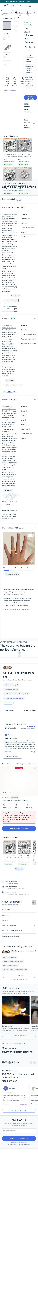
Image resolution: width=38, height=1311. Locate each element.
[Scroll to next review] (34, 1062)
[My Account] (26, 5)
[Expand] (31, 535)
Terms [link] (28, 1144)
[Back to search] (2, 764)
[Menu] (34, 5)
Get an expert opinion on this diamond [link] (16, 609)
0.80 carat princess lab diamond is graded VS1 (9, 409)
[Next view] (15, 30)
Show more (8, 751)
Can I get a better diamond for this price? (15, 969)
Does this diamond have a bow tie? (13, 961)
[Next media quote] (19, 655)
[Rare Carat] (7, 5)
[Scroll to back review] (31, 1062)
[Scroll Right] (33, 852)
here (11, 225)
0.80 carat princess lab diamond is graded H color (9, 328)
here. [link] (21, 594)
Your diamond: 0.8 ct (12, 574)
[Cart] (30, 5)
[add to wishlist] (35, 768)
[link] (30, 97)
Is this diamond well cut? (10, 965)
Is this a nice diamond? (9, 957)
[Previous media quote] (19, 652)
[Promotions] (21, 5)
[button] (7, 25)
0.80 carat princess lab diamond (9, 216)
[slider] (19, 569)
